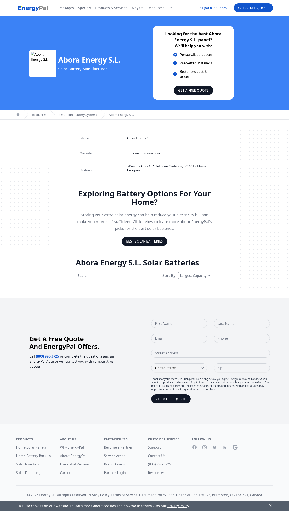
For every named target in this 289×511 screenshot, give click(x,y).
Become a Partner (118, 447)
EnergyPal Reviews (75, 464)
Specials (84, 8)
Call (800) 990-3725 (212, 8)
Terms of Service (124, 495)
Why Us (137, 8)
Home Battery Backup (33, 455)
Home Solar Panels (31, 447)
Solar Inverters (28, 464)
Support (154, 447)
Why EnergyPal (72, 447)
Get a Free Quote (253, 8)
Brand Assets (114, 464)
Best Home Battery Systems (77, 115)
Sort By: (169, 275)
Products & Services (111, 8)
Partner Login (115, 472)
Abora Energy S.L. (121, 115)
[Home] (18, 115)
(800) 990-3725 (47, 356)
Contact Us (156, 455)
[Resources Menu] (171, 7)
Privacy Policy (98, 495)
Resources (156, 8)
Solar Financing (28, 472)
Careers (66, 472)
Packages (66, 8)
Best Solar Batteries (144, 241)
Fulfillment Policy (152, 495)
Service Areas (114, 455)
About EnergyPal (73, 455)
